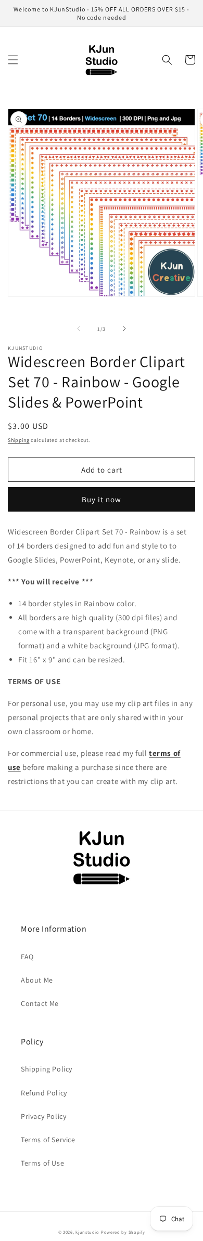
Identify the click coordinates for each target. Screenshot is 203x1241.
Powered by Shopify (123, 1232)
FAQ (27, 956)
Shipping (19, 440)
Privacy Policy (43, 1116)
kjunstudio (87, 1232)
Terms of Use (42, 1163)
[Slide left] (78, 328)
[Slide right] (124, 328)
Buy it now (101, 499)
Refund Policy (44, 1093)
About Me (37, 980)
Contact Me (40, 1003)
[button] (13, 59)
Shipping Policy (46, 1069)
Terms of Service (48, 1139)
